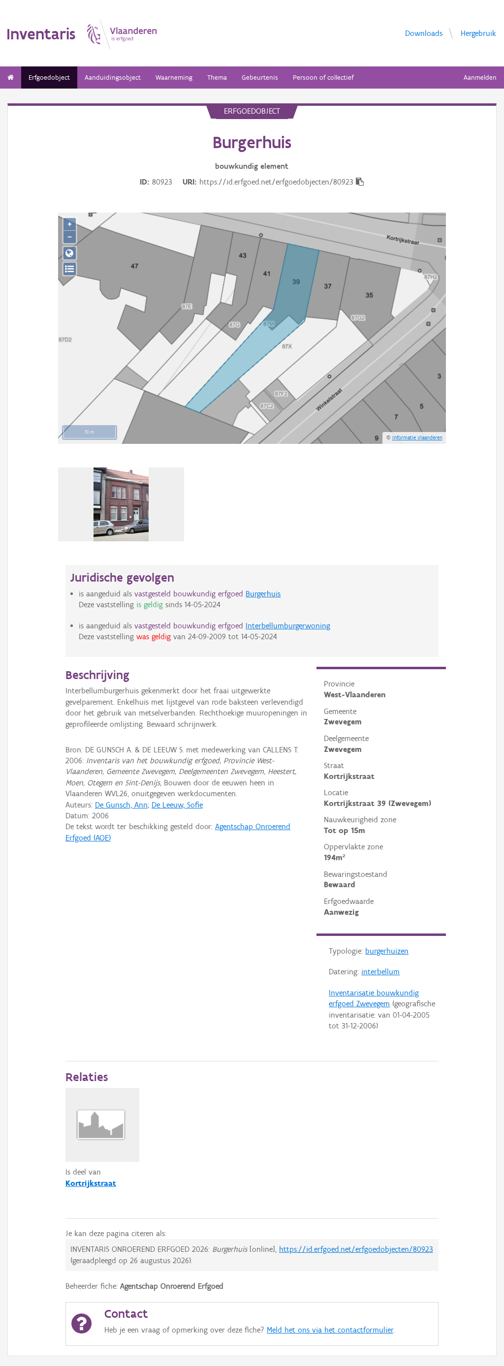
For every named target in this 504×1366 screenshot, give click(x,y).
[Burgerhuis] (121, 504)
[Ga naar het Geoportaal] (69, 253)
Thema (217, 77)
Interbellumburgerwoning (288, 625)
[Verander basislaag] (69, 269)
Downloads (423, 33)
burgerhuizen (387, 951)
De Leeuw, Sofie (177, 804)
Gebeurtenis (260, 77)
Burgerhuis (263, 593)
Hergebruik (478, 33)
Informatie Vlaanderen (417, 437)
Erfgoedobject (49, 77)
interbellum (380, 971)
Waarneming (174, 77)
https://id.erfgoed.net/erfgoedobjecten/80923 (356, 1249)
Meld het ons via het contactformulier (330, 1330)
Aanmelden (480, 77)
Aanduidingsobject (113, 77)
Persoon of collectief (323, 77)
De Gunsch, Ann (121, 804)
